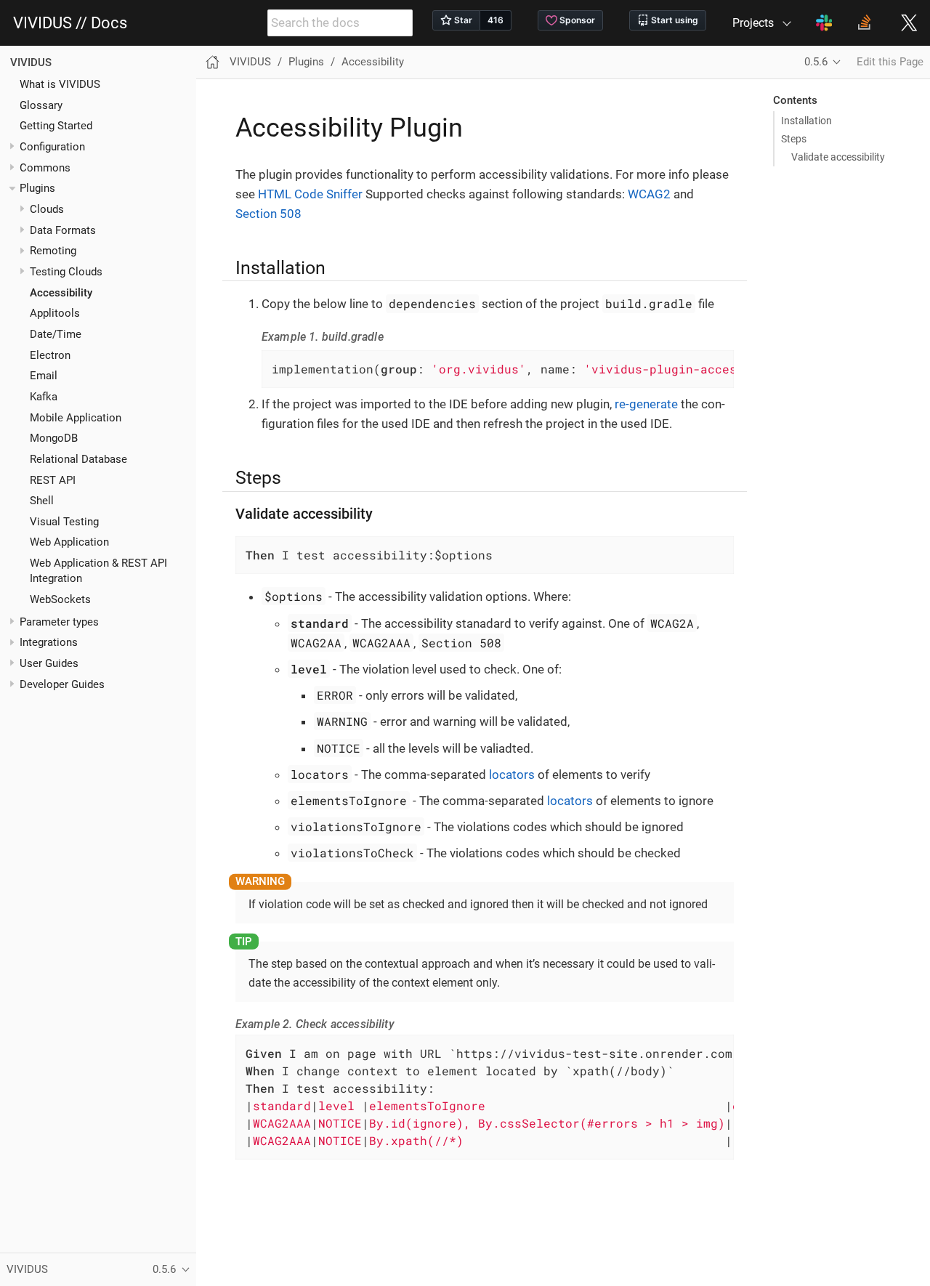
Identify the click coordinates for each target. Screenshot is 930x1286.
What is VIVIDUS (60, 84)
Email (43, 376)
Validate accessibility (838, 157)
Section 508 (268, 213)
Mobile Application (75, 417)
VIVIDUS (31, 62)
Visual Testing (64, 521)
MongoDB (54, 438)
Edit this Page (890, 61)
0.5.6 (816, 61)
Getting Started (56, 126)
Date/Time (55, 334)
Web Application (69, 542)
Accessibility (61, 292)
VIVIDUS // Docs (70, 23)
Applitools (55, 313)
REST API (53, 480)
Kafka (43, 396)
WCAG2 (649, 194)
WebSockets (60, 599)
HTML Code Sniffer (310, 194)
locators (512, 774)
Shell (42, 501)
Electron (50, 355)
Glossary (41, 105)
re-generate (646, 404)
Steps (793, 139)
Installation (806, 120)
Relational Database (78, 459)
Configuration (52, 146)
